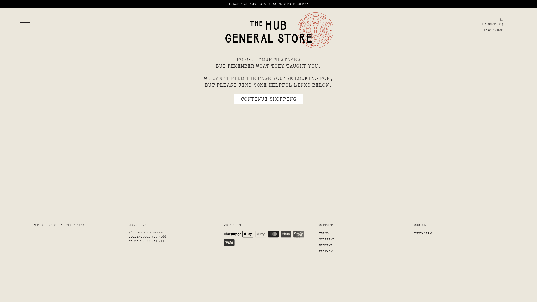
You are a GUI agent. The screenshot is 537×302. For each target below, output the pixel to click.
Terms (324, 233)
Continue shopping (268, 99)
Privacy (326, 251)
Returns (326, 245)
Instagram (493, 30)
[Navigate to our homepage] (268, 32)
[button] (25, 20)
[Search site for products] (501, 19)
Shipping (327, 239)
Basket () (492, 24)
